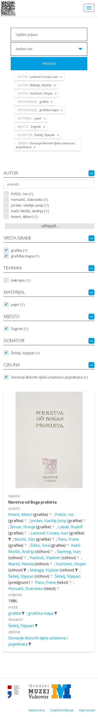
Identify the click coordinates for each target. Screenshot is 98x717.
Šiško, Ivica (40, 545)
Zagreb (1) (19, 328)
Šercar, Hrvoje (23, 526)
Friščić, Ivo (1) (22, 193)
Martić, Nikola (21, 563)
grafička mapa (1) (25, 256)
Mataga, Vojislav (45, 570)
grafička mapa (41, 613)
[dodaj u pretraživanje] (50, 514)
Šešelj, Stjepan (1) (25, 352)
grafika (15, 613)
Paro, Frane (68, 539)
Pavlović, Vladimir (46, 557)
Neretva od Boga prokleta (32, 502)
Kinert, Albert (20, 514)
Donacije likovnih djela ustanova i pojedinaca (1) (49, 377)
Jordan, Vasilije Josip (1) (30, 205)
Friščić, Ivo (64, 514)
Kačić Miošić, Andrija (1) (30, 210)
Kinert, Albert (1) (24, 216)
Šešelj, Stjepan (21, 576)
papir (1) (18, 304)
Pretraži (49, 63)
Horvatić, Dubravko (26, 588)
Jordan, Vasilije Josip (48, 520)
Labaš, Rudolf (70, 526)
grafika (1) (19, 250)
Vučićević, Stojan (71, 563)
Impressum (87, 710)
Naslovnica (36, 710)
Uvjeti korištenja (61, 710)
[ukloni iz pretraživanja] (9, 539)
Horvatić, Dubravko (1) (29, 199)
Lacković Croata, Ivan (49, 533)
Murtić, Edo (25, 539)
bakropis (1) (20, 280)
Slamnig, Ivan (69, 551)
